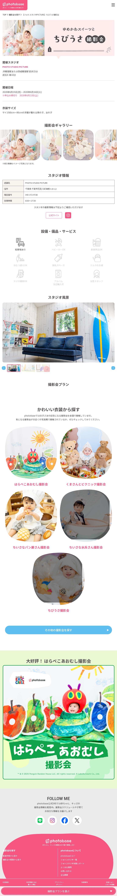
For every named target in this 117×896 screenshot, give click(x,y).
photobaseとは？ (68, 855)
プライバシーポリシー (59, 883)
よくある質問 (66, 867)
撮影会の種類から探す (12, 859)
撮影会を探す (14, 14)
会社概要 (64, 875)
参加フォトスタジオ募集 (109, 883)
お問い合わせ (66, 871)
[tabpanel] (58, 332)
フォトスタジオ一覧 (69, 859)
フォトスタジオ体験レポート (72, 863)
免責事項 (85, 882)
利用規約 (6, 882)
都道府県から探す (10, 855)
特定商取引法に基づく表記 (31, 883)
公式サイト (54, 215)
